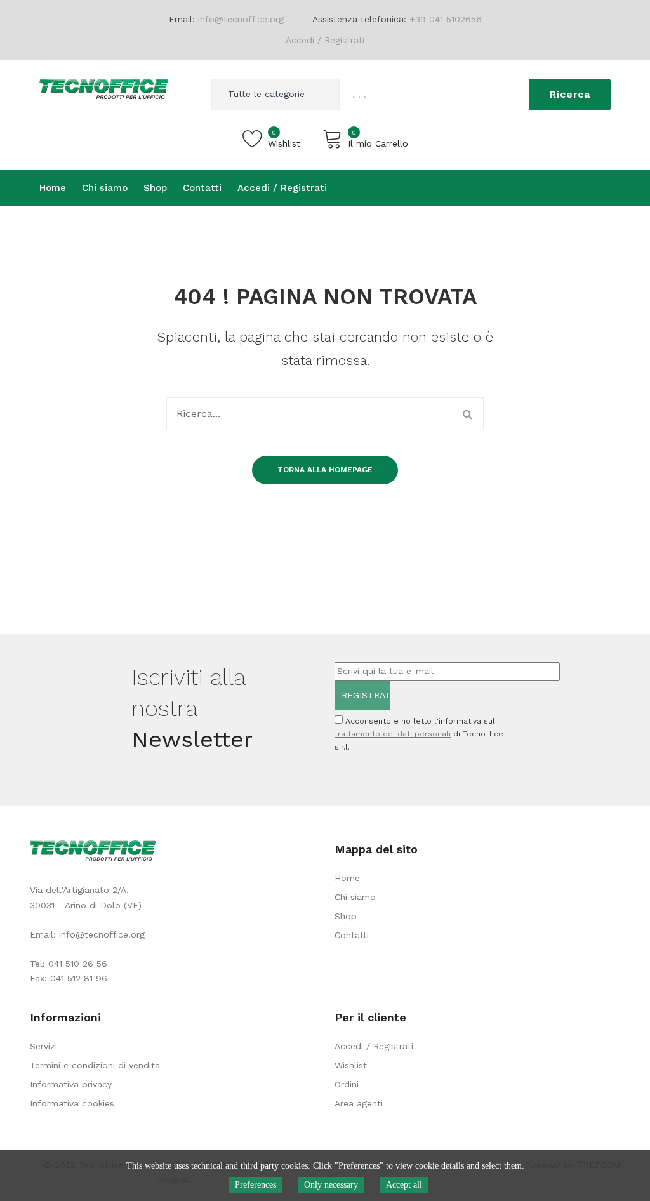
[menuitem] (52, 188)
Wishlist (351, 1065)
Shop (346, 916)
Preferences (255, 1185)
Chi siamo (355, 897)
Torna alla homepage (325, 469)
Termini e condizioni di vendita (95, 1065)
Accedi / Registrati (325, 40)
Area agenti (359, 1103)
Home (347, 878)
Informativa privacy (71, 1084)
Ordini (347, 1084)
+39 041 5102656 (445, 19)
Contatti (352, 935)
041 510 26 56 (77, 964)
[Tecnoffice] (103, 88)
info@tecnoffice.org (102, 934)
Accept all (404, 1185)
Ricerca (570, 94)
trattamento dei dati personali (393, 733)
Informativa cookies (72, 1103)
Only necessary (331, 1185)
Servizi (43, 1046)
